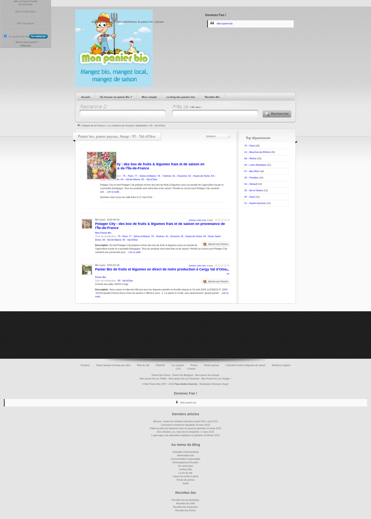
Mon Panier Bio (103, 233)
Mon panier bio (225, 23)
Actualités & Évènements (186, 452)
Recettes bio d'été (185, 503)
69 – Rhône (250, 158)
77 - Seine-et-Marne (139, 236)
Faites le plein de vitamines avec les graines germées (178, 428)
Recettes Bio (212, 97)
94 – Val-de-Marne (130, 179)
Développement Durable (185, 462)
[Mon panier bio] (78, 125)
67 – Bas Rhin (251, 171)
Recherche (280, 114)
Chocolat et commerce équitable (178, 425)
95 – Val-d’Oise (149, 179)
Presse (194, 365)
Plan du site (143, 365)
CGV (178, 368)
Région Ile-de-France (94, 125)
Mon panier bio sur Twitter (153, 378)
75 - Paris (123, 236)
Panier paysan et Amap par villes (113, 365)
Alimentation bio (185, 455)
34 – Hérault (250, 184)
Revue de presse (186, 480)
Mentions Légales (281, 365)
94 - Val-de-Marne (111, 239)
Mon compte (149, 97)
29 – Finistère (251, 177)
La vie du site (185, 473)
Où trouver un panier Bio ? (116, 97)
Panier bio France (161, 375)
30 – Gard (249, 197)
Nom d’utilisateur (25, 11)
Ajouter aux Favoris (218, 244)
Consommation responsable (185, 459)
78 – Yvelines (164, 176)
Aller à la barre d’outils (25, 1)
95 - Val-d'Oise (130, 239)
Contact (191, 368)
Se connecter (25, 4)
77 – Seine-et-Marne (145, 176)
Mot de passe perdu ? (27, 42)
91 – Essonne (180, 176)
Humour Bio (185, 469)
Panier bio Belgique (182, 375)
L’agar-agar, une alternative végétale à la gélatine (177, 435)
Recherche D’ (93, 106)
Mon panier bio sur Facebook (184, 378)
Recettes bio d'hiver (185, 510)
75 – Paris (128, 176)
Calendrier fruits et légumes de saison (245, 365)
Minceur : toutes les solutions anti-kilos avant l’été (179, 421)
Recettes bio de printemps (185, 500)
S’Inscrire (25, 45)
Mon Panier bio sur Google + (216, 378)
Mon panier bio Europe (207, 375)
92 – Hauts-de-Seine (199, 176)
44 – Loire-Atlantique (255, 165)
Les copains (177, 365)
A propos (85, 365)
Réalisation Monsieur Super (214, 384)
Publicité (160, 365)
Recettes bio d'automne (185, 507)
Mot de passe (25, 23)
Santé (185, 483)
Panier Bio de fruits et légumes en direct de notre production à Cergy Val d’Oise (161, 269)
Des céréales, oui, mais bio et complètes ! (178, 432)
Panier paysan (211, 365)
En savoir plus (185, 466)
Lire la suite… (114, 191)
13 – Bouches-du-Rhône (257, 152)
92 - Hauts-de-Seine (191, 236)
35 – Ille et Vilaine (253, 190)
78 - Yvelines (158, 236)
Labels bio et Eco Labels (185, 476)
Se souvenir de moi (19, 36)
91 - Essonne (173, 236)
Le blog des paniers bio (181, 97)
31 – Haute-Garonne (255, 203)
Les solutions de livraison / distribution (127, 125)
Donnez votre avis (197, 220)
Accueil (85, 97)
